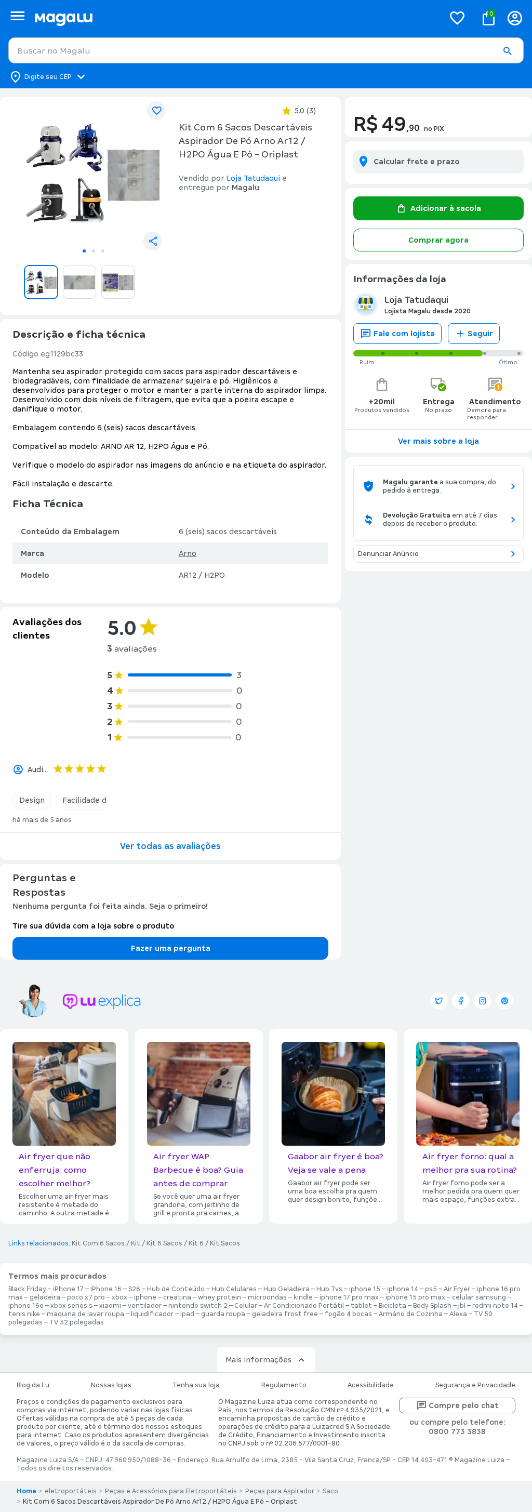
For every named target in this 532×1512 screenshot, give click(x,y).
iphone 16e (26, 1305)
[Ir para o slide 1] (84, 251)
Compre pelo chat (464, 1405)
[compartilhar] (152, 241)
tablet (361, 1305)
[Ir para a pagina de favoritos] (457, 17)
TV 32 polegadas (76, 1322)
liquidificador (152, 1314)
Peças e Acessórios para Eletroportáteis (171, 1491)
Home (26, 1491)
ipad (187, 1314)
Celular (245, 1305)
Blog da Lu (33, 1385)
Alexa (458, 1314)
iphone (145, 1297)
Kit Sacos (225, 1243)
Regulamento (284, 1385)
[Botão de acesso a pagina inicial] (235, 18)
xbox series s (71, 1305)
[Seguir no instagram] (482, 1000)
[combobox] (266, 50)
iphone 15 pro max (415, 1297)
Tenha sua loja (196, 1385)
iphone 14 (402, 1289)
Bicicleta (392, 1305)
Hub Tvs (329, 1289)
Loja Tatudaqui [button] (253, 178)
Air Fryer (457, 1289)
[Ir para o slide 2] (93, 251)
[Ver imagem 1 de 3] (93, 173)
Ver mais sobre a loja (438, 441)
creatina (177, 1297)
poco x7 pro (86, 1297)
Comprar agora (438, 240)
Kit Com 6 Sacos (98, 1243)
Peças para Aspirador (279, 1491)
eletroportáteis (71, 1491)
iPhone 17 (68, 1289)
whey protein (219, 1297)
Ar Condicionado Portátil (304, 1305)
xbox (119, 1297)
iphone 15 (364, 1289)
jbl (462, 1305)
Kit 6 (196, 1243)
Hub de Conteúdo (176, 1289)
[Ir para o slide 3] (102, 251)
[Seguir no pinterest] (504, 1000)
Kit (135, 1243)
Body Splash (432, 1305)
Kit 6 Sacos (164, 1243)
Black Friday (27, 1289)
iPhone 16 (106, 1289)
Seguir (480, 333)
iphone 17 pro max (349, 1297)
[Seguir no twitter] (439, 1000)
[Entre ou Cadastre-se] (515, 18)
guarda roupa (223, 1314)
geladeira (45, 1297)
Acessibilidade (371, 1385)
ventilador (145, 1305)
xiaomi (110, 1305)
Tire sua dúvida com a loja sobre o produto (93, 926)
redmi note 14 (495, 1305)
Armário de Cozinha (411, 1314)
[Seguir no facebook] (461, 1000)
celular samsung (479, 1297)
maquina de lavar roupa (85, 1314)
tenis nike (24, 1314)
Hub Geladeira (286, 1289)
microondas (267, 1297)
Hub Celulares (234, 1289)
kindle (303, 1297)
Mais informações (258, 1360)
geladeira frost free (285, 1314)
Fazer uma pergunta (170, 948)
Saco (330, 1491)
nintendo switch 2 (198, 1305)
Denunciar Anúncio (388, 554)
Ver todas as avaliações (170, 846)
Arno (187, 553)
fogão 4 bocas (348, 1314)
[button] (507, 51)
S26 (134, 1289)
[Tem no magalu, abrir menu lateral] (17, 16)
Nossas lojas (111, 1385)
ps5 (431, 1289)
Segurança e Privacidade (475, 1385)
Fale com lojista (404, 333)
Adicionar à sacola (445, 208)
